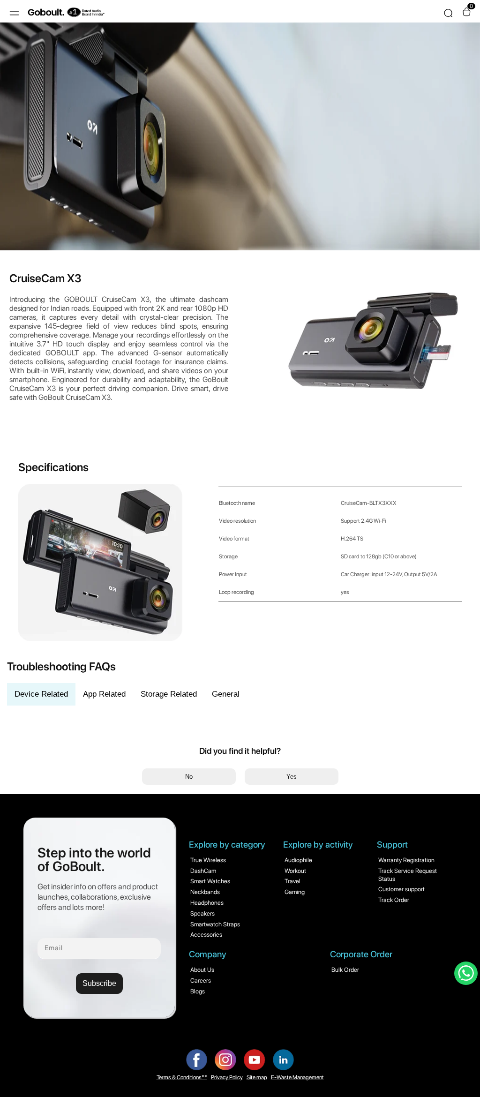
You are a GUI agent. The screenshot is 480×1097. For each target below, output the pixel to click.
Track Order (393, 899)
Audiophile (298, 860)
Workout (295, 870)
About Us (202, 969)
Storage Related (169, 694)
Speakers (202, 913)
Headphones (207, 902)
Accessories (206, 934)
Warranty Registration (406, 860)
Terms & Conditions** (182, 1077)
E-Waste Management (297, 1077)
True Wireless (208, 860)
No (189, 776)
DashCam (203, 870)
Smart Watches (210, 881)
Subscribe (99, 983)
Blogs (197, 991)
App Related (104, 694)
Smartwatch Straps (215, 924)
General (226, 694)
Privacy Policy (227, 1077)
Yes (291, 776)
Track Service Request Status (407, 874)
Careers (200, 980)
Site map (257, 1077)
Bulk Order (345, 969)
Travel (292, 881)
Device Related (41, 694)
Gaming (295, 891)
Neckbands (205, 891)
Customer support (401, 889)
